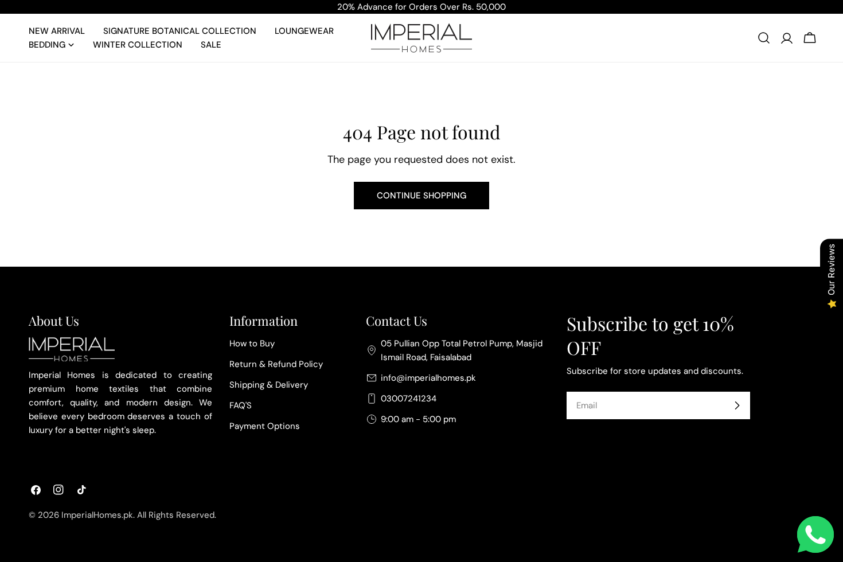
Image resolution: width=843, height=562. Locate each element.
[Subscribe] (737, 405)
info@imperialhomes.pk (428, 378)
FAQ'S (240, 405)
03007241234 (408, 398)
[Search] (763, 37)
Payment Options (264, 426)
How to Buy (252, 343)
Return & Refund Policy (276, 364)
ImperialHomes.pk (97, 515)
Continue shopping (421, 195)
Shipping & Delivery (268, 385)
